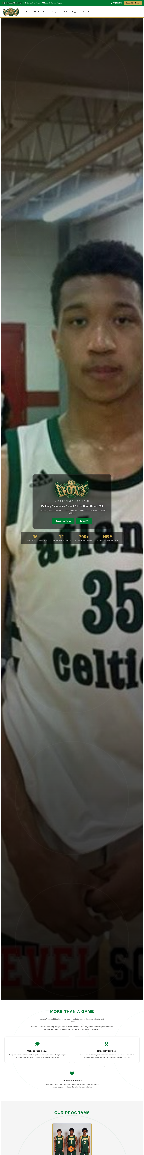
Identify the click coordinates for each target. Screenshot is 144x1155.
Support (75, 12)
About (36, 12)
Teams (45, 12)
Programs (55, 12)
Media (66, 12)
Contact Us (84, 521)
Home (28, 12)
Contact (86, 12)
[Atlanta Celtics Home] (11, 11)
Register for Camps (63, 521)
